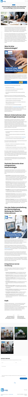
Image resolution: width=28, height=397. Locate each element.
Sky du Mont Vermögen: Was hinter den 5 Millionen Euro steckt (7, 336)
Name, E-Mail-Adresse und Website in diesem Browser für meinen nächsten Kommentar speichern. (14, 376)
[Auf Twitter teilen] (14, 23)
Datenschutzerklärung (20, 394)
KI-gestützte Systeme (7, 248)
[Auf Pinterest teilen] (15, 23)
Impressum (25, 394)
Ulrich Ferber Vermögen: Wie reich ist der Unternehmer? (20, 337)
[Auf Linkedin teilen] (1, 38)
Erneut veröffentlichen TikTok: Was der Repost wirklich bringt (6, 350)
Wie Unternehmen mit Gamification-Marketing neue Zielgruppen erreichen (9, 317)
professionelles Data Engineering (17, 106)
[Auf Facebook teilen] (13, 23)
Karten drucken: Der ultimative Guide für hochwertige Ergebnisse (21, 317)
